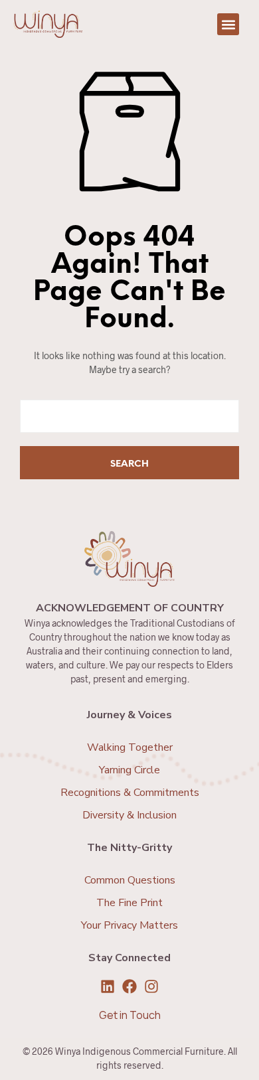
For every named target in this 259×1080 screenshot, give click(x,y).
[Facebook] (129, 986)
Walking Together (130, 747)
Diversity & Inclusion (129, 815)
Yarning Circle (129, 770)
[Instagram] (151, 986)
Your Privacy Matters (129, 925)
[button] (228, 24)
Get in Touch (130, 1015)
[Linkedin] (107, 986)
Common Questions (129, 880)
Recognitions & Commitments (129, 792)
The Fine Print (129, 902)
